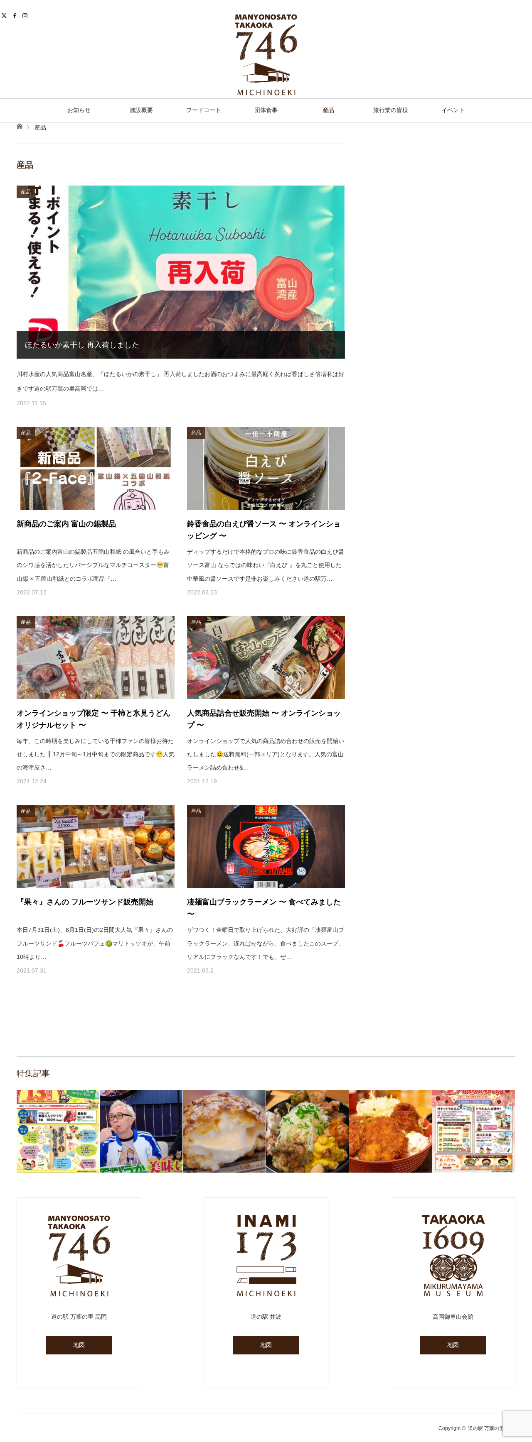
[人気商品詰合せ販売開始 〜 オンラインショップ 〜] (266, 657)
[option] (58, 1131)
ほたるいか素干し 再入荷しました (82, 345)
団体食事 (266, 110)
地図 (79, 1345)
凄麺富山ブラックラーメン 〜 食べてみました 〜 (264, 908)
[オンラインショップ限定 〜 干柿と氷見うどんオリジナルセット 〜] (96, 657)
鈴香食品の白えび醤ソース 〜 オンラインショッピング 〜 (264, 530)
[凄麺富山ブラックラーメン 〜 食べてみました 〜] (266, 846)
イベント (453, 110)
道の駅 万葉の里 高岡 (491, 1428)
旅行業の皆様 (390, 110)
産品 (328, 110)
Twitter (5, 14)
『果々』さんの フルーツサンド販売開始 (85, 902)
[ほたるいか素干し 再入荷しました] (181, 272)
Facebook (15, 14)
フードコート (203, 110)
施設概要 (141, 110)
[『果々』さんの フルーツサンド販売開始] (96, 846)
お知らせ (79, 110)
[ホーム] (19, 125)
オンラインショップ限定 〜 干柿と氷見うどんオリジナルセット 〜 (93, 719)
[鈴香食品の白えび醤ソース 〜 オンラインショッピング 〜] (266, 468)
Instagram (26, 14)
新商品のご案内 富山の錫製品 (66, 524)
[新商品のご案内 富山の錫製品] (96, 468)
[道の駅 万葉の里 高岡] (266, 54)
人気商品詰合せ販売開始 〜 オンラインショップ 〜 (264, 719)
